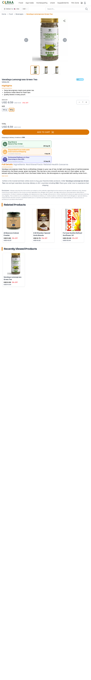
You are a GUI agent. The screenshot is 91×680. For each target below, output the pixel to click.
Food (21, 3)
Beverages (19, 14)
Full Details (7, 164)
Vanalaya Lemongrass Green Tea (39, 14)
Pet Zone (75, 3)
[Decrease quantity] (79, 102)
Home (4, 14)
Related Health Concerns (56, 164)
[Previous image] (26, 40)
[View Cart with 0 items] (82, 3)
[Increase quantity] (86, 102)
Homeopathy (41, 3)
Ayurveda (30, 3)
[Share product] (64, 21)
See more (5, 176)
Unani (52, 3)
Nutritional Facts (34, 164)
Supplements (63, 3)
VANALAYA (5, 82)
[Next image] (65, 40)
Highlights (7, 85)
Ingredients (19, 164)
